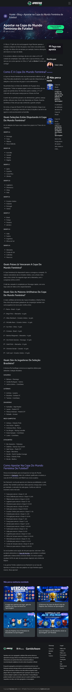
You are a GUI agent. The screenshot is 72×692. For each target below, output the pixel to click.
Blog (19, 15)
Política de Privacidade (63, 654)
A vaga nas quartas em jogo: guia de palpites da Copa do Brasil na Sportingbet (18, 606)
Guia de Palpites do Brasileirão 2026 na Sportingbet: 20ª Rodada (52, 632)
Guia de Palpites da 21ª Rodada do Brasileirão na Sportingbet (17, 632)
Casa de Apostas (24, 553)
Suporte (62, 668)
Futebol (59, 31)
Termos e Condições (63, 658)
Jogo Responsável (63, 665)
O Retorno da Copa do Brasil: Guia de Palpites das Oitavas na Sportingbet (52, 605)
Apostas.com (13, 689)
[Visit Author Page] (50, 65)
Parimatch (15, 475)
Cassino (51, 656)
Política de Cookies (62, 650)
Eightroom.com (45, 689)
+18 (61, 662)
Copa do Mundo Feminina (55, 27)
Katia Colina (59, 65)
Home (12, 15)
